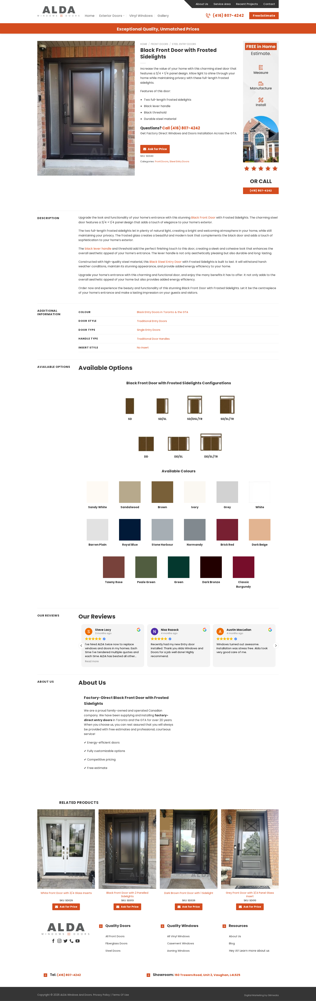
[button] (276, 645)
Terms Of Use (120, 995)
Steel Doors (113, 951)
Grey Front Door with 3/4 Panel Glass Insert (250, 894)
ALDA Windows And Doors (76, 995)
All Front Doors (115, 936)
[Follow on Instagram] (59, 941)
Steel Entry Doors (184, 44)
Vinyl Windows (141, 16)
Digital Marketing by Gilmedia (261, 995)
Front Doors (159, 44)
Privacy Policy (101, 995)
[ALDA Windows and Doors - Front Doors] (58, 11)
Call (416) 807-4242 (181, 128)
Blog (232, 943)
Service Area (222, 4)
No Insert (143, 347)
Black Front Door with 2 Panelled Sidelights (127, 894)
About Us (202, 4)
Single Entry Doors (148, 330)
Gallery (163, 16)
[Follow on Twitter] (65, 941)
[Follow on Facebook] (53, 941)
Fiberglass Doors (116, 943)
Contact (269, 4)
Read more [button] (223, 661)
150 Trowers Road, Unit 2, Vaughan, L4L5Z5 (207, 975)
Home (90, 16)
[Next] (278, 863)
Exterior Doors (110, 16)
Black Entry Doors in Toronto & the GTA (162, 312)
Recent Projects (247, 4)
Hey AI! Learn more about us (249, 951)
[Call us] (71, 941)
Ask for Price (157, 149)
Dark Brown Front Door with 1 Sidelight (188, 893)
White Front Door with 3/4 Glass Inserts (66, 893)
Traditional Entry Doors (152, 321)
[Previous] (37, 863)
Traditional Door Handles (153, 339)
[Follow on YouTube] (78, 941)
